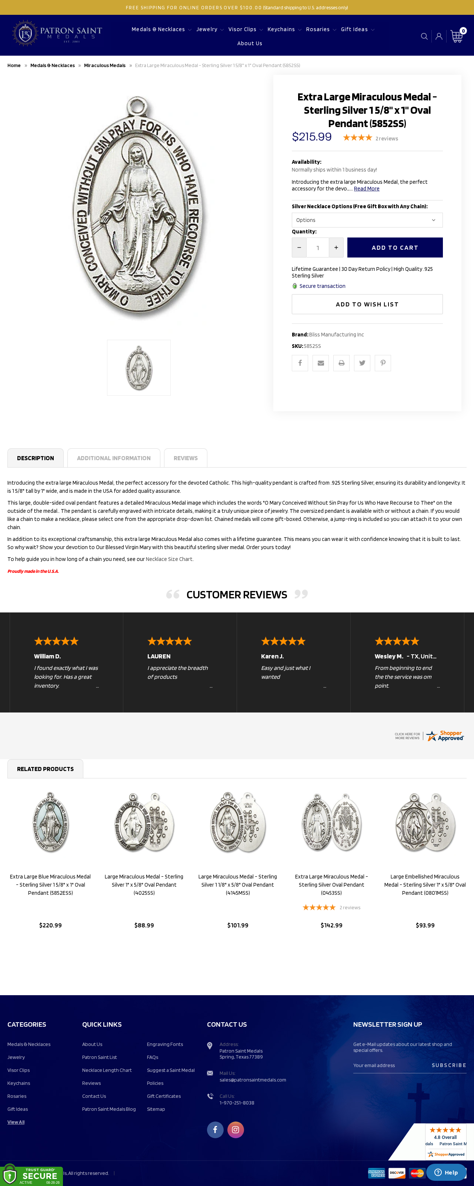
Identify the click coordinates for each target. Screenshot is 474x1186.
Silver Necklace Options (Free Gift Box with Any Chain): (360, 206)
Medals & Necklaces (158, 29)
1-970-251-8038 (237, 1103)
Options (51, 944)
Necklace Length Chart (107, 1070)
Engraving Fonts (165, 1044)
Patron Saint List (99, 1057)
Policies (155, 1083)
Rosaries (318, 29)
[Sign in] (439, 36)
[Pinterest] (383, 363)
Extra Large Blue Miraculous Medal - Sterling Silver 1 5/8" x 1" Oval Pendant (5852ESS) (50, 884)
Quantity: (304, 231)
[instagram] (235, 1129)
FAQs (152, 1057)
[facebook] (215, 1129)
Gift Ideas (354, 29)
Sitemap (156, 1109)
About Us (250, 43)
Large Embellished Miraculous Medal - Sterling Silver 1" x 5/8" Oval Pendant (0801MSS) (425, 884)
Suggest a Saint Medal (171, 1070)
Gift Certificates (164, 1096)
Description (35, 458)
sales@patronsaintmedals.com (253, 1080)
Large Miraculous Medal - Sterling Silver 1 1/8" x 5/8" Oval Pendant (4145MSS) (237, 884)
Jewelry (206, 29)
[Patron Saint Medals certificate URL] (429, 735)
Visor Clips (242, 29)
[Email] (321, 363)
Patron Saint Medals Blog (109, 1109)
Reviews (186, 458)
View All (15, 1122)
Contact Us (94, 1096)
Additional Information (114, 458)
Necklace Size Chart (169, 559)
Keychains (281, 29)
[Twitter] (362, 363)
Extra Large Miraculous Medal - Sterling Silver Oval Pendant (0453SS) (331, 884)
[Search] (424, 36)
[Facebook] (300, 363)
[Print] (341, 363)
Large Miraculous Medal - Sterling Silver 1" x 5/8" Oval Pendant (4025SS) (144, 884)
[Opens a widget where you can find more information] (446, 1173)
